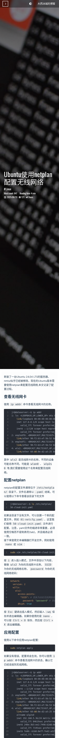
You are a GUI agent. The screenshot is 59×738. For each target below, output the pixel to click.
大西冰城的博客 (46, 3)
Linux (8, 189)
